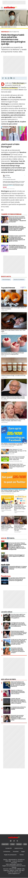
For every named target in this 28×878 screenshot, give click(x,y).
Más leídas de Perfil (8, 679)
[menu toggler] (2, 7)
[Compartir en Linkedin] (11, 78)
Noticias (19, 844)
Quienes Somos (19, 848)
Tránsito (21, 854)
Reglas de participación (10, 854)
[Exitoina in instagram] (11, 841)
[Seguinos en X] (17, 841)
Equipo (23, 851)
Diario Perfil (5, 844)
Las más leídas (6, 612)
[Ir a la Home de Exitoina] (10, 7)
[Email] (14, 78)
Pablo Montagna (6, 279)
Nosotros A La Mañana (19, 279)
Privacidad (15, 851)
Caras (12, 844)
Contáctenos (6, 851)
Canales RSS (8, 848)
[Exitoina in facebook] (14, 841)
